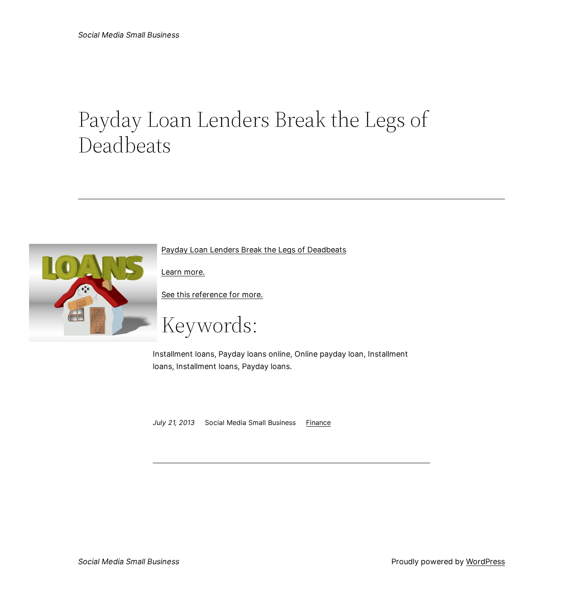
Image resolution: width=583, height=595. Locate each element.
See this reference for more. (212, 294)
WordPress (485, 561)
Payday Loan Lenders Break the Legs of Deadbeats (253, 249)
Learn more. (183, 271)
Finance (318, 422)
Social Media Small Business (128, 34)
